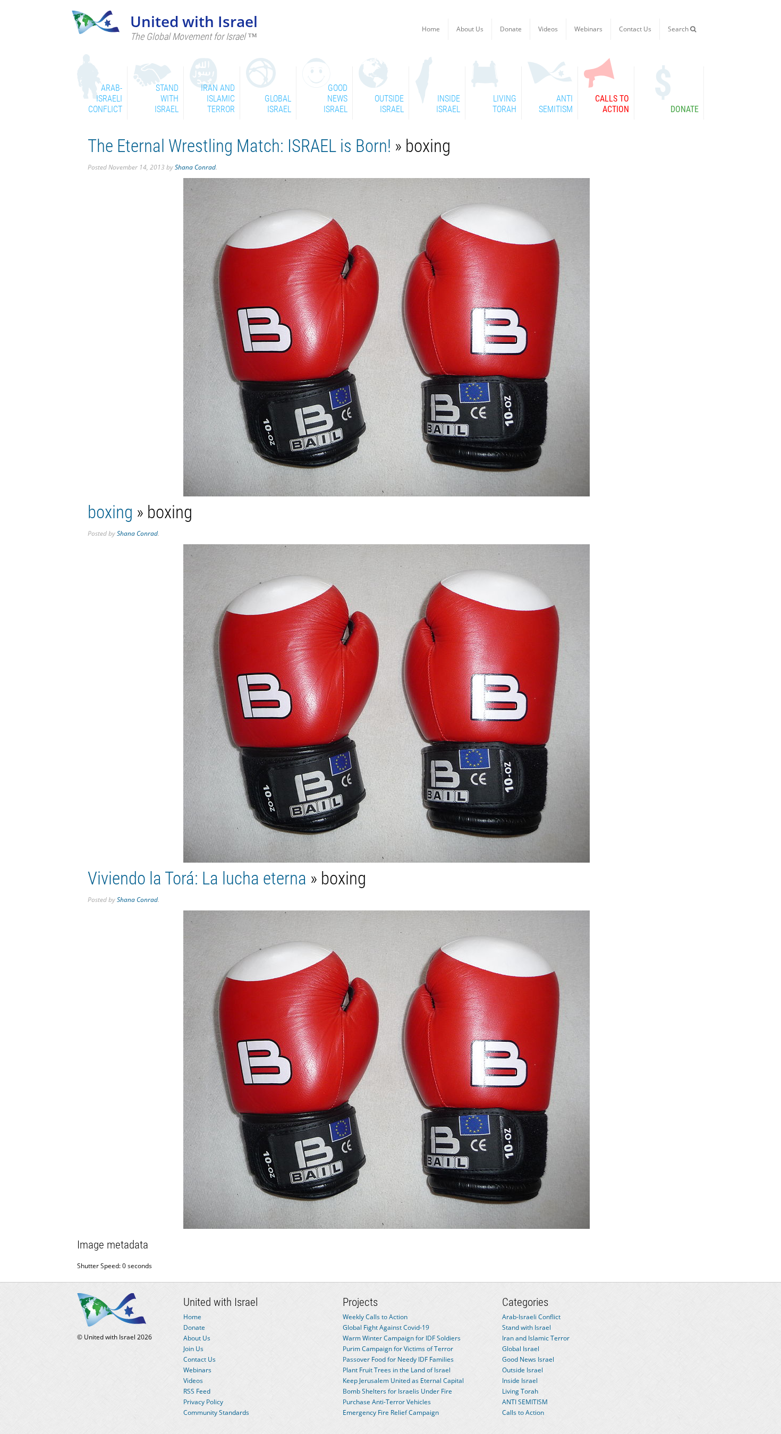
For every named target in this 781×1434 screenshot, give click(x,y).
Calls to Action (523, 1412)
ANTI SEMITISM (525, 1401)
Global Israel (520, 1348)
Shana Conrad (195, 167)
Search (679, 28)
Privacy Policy (203, 1401)
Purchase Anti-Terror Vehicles (387, 1401)
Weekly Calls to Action (375, 1316)
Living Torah (520, 1391)
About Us (469, 28)
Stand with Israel (526, 1327)
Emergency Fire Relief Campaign (391, 1412)
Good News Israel (528, 1359)
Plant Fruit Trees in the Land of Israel (397, 1369)
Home (431, 28)
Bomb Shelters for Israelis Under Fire (397, 1391)
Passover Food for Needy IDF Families (398, 1359)
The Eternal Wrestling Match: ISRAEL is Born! (239, 146)
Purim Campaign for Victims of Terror (398, 1348)
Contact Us (635, 28)
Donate (511, 28)
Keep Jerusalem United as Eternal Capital (403, 1380)
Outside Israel (522, 1369)
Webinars (588, 28)
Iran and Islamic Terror (536, 1338)
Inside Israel (520, 1380)
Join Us (193, 1348)
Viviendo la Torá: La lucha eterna (197, 878)
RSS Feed (196, 1391)
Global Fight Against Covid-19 (386, 1327)
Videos (548, 28)
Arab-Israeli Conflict (531, 1316)
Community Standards (216, 1412)
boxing (110, 512)
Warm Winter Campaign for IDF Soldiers (402, 1338)
